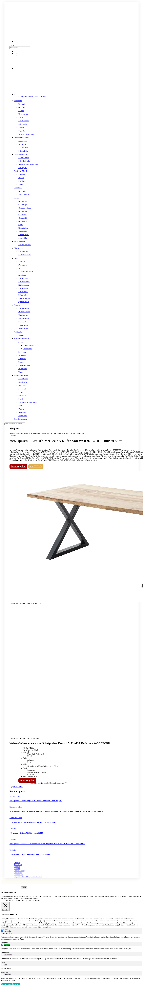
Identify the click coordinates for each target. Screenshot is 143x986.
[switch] (2, 945)
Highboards (22, 385)
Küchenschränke (24, 282)
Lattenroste (22, 359)
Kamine (21, 111)
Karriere (17, 867)
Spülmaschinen (23, 302)
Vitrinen (21, 409)
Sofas (20, 406)
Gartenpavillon (23, 211)
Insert (24, 887)
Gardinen (21, 107)
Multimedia (18, 332)
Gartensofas (22, 215)
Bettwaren (22, 352)
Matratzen (21, 362)
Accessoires (18, 101)
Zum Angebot (18, 466)
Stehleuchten (22, 322)
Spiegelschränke (24, 161)
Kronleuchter (23, 315)
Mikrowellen (22, 295)
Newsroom (18, 865)
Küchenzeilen (23, 288)
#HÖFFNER (18, 787)
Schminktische (23, 124)
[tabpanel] (71, 938)
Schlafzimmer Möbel (21, 339)
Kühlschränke (23, 292)
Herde (20, 268)
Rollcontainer (23, 148)
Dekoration (22, 104)
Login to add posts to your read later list (32, 96)
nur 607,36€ (35, 466)
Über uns (17, 863)
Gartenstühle (22, 218)
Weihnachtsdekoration (26, 134)
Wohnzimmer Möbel (21, 375)
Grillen (20, 225)
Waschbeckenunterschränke (28, 164)
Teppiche (21, 131)
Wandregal (22, 412)
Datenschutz (18, 875)
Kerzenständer (23, 114)
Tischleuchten (23, 325)
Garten (16, 198)
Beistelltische (23, 379)
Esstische (21, 174)
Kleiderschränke (24, 365)
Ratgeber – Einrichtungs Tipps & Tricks (28, 877)
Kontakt (17, 869)
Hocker (21, 178)
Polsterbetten (27, 349)
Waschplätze (22, 168)
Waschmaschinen (24, 245)
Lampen (17, 305)
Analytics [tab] (4, 943)
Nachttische (22, 369)
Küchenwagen (23, 285)
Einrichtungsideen (20, 419)
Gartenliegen (22, 205)
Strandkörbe (22, 238)
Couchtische (22, 382)
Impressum (18, 873)
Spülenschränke (24, 298)
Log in (11, 45)
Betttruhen (22, 355)
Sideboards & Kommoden (27, 402)
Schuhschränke (23, 194)
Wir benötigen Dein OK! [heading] (8, 892)
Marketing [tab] (4, 972)
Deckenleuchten (24, 312)
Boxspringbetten (29, 345)
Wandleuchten (23, 328)
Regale (20, 392)
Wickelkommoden (24, 255)
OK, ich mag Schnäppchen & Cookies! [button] (26, 900)
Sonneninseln (23, 231)
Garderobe (22, 191)
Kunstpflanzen (23, 121)
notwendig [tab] (4, 929)
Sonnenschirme (23, 235)
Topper (20, 372)
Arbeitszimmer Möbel (21, 137)
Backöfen (21, 261)
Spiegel (21, 127)
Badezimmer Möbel (21, 154)
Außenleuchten (23, 308)
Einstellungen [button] (6, 900)
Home (11, 433)
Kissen (20, 117)
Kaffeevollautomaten (25, 272)
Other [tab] (3, 962)
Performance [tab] (5, 952)
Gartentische (22, 221)
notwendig (7, 931)
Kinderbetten (23, 251)
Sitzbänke (21, 181)
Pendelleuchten (23, 318)
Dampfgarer (22, 265)
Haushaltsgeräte (19, 241)
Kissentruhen (23, 228)
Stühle (20, 184)
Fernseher (21, 335)
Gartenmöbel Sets (24, 208)
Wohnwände (22, 416)
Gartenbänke (22, 201)
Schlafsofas (22, 395)
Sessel (20, 399)
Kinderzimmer (19, 248)
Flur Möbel (18, 188)
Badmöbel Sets (23, 158)
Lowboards (22, 389)
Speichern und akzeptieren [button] (10, 984)
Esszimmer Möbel (20, 171)
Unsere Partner (19, 871)
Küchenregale (23, 278)
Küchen (17, 258)
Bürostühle (22, 144)
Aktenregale (22, 141)
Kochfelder (22, 275)
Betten (20, 342)
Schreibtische (23, 151)
